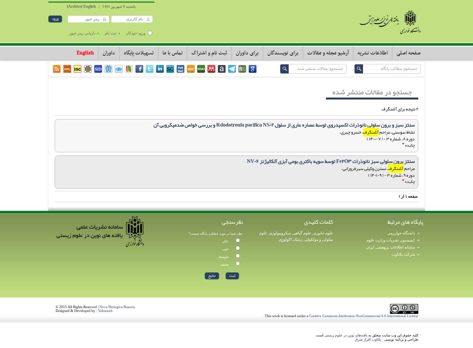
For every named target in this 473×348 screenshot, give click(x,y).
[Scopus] (170, 69)
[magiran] (129, 69)
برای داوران (247, 53)
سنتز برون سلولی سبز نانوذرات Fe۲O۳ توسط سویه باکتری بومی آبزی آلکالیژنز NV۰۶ (331, 161)
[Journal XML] (67, 69)
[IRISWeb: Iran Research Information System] (119, 69)
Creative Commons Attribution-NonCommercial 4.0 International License (363, 316)
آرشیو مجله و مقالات (328, 53)
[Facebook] (139, 69)
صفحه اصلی (408, 53)
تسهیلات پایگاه (139, 53)
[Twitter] (149, 69)
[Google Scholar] (252, 69)
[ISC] (77, 69)
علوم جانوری (323, 233)
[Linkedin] (160, 69)
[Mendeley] (211, 69)
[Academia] (222, 69)
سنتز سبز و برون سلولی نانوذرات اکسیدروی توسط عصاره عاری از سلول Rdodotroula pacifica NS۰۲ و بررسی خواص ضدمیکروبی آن (284, 125)
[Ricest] (88, 69)
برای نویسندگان (283, 53)
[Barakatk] (108, 69)
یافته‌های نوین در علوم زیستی (345, 335)
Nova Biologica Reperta (117, 307)
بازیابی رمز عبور (82, 33)
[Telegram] (232, 69)
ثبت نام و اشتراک (209, 53)
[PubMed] (180, 69)
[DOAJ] (201, 69)
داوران (109, 53)
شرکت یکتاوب (403, 254)
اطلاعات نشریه (372, 53)
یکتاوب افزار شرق (368, 339)
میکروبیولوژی (280, 233)
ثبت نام (110, 33)
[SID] (98, 69)
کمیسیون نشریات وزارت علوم (390, 240)
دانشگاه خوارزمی (401, 233)
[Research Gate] (242, 69)
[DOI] (191, 69)
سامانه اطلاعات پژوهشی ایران (390, 247)
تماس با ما (172, 53)
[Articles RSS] (57, 69)
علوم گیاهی (302, 233)
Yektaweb (105, 311)
